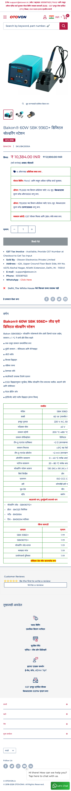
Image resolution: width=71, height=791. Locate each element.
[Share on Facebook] (46, 299)
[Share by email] (65, 299)
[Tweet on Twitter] (59, 299)
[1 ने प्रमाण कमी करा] (14, 229)
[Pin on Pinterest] (53, 299)
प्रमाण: (6, 229)
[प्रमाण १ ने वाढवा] (31, 229)
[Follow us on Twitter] (12, 766)
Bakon (7, 146)
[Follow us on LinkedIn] (30, 766)
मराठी (7, 750)
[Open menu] (5, 17)
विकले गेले (36, 241)
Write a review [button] (36, 585)
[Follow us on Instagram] (18, 766)
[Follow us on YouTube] (24, 766)
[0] (65, 17)
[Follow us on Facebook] (5, 766)
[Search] (63, 26)
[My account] (45, 17)
